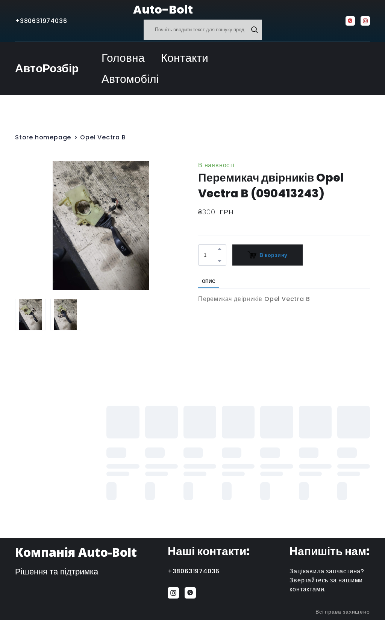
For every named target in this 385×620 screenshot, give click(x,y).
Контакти (184, 58)
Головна (123, 58)
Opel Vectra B (103, 137)
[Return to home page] (114, 10)
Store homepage (43, 137)
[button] (254, 29)
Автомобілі (130, 79)
